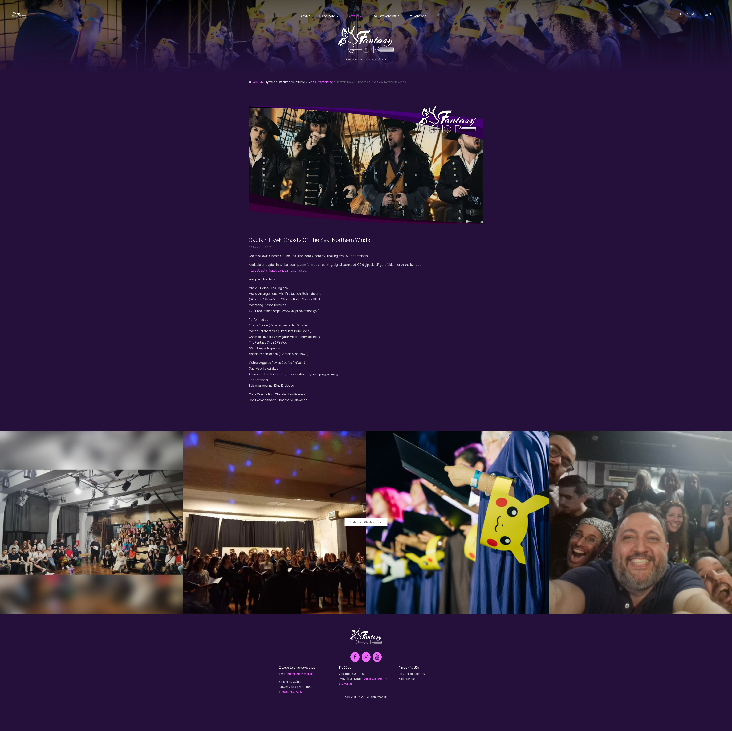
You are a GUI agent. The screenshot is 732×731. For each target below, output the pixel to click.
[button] (329, 16)
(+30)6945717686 (290, 692)
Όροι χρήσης (407, 678)
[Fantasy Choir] (19, 15)
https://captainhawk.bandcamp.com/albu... (278, 270)
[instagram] (687, 14)
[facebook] (681, 14)
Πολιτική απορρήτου (412, 674)
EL (710, 14)
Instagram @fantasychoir (366, 522)
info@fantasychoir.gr (300, 674)
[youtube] (694, 14)
